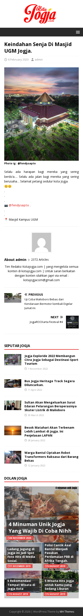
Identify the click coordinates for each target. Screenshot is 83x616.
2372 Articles (40, 259)
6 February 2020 (18, 59)
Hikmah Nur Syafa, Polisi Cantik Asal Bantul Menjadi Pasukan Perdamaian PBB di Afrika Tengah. (59, 551)
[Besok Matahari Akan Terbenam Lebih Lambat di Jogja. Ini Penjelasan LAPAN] (12, 433)
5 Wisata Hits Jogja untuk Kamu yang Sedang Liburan (59, 584)
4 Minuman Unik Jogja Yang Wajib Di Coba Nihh (40, 527)
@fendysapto (19, 205)
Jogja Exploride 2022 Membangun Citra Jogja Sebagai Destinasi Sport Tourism (51, 360)
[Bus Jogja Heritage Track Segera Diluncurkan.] (12, 385)
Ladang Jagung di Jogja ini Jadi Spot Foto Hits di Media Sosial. (21, 555)
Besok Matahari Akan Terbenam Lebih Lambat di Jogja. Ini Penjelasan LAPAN (49, 431)
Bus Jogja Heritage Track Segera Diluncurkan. (49, 383)
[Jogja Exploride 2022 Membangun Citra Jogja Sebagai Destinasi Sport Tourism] (12, 363)
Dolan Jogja (15, 478)
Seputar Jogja (17, 345)
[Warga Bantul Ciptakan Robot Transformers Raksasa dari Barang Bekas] (12, 461)
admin (39, 59)
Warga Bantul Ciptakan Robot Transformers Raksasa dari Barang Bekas (51, 456)
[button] (77, 32)
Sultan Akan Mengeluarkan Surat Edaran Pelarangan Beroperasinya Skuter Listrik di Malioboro (50, 406)
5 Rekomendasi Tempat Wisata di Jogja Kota (21, 584)
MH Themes (67, 611)
